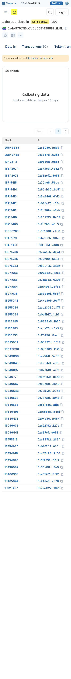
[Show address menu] (20, 35)
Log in (62, 12)
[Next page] (66, 131)
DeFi (54, 3)
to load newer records (40, 58)
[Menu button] (6, 12)
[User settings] (67, 3)
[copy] (67, 28)
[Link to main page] (14, 12)
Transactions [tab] (35, 46)
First (40, 131)
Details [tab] (10, 46)
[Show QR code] (13, 35)
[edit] (5, 35)
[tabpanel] (35, 273)
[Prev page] (51, 131)
